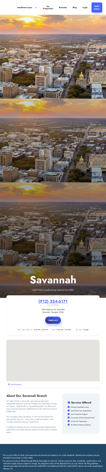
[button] (27, 7)
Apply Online (97, 7)
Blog (75, 7)
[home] (12, 7)
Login (85, 7)
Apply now (53, 320)
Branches (63, 7)
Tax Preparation (48, 7)
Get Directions (16, 384)
